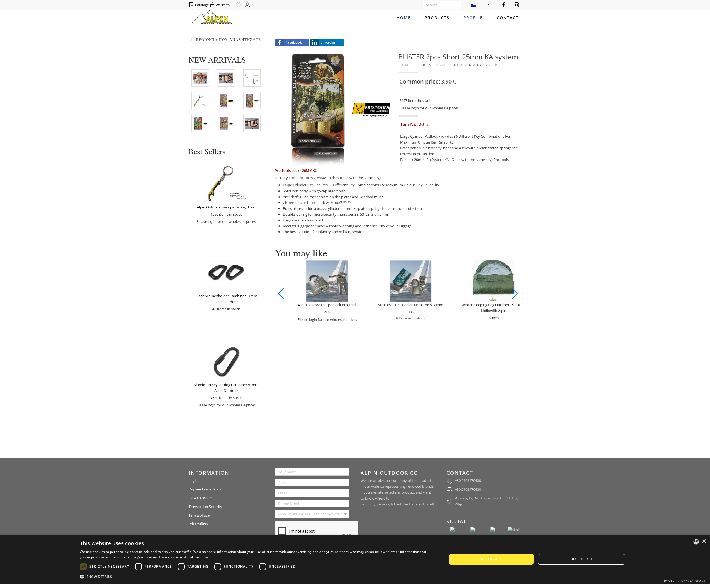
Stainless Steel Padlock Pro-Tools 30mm (400, 304)
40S (317, 311)
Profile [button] (473, 17)
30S (400, 311)
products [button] (437, 17)
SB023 (483, 318)
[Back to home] (212, 18)
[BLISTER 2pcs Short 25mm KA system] (335, 109)
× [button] (704, 541)
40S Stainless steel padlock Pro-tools (317, 304)
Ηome (404, 17)
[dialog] (355, 559)
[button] (281, 294)
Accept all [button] (491, 559)
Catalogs (201, 4)
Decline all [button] (581, 559)
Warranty (222, 4)
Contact (508, 17)
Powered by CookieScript (684, 581)
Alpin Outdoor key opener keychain (226, 207)
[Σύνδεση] (488, 5)
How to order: (200, 497)
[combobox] (696, 542)
